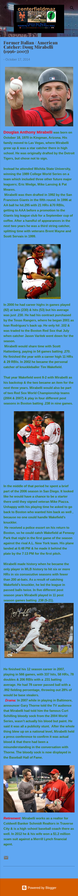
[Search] (72, 8)
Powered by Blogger (41, 888)
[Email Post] (6, 859)
